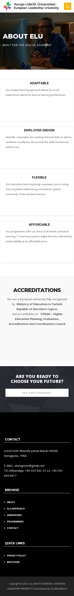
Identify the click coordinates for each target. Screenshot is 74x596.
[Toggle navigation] (67, 6)
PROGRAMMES (15, 521)
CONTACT (12, 528)
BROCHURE (13, 562)
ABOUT (10, 502)
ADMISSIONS (14, 515)
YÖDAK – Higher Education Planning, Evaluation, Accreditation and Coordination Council (37, 319)
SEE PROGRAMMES (37, 392)
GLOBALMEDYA (59, 588)
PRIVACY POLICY (16, 555)
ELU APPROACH (15, 508)
